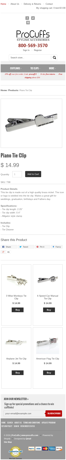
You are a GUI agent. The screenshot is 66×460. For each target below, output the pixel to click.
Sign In (26, 50)
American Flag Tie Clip (47, 358)
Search (10, 422)
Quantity (5, 174)
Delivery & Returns (32, 4)
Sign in (16, 426)
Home (3, 4)
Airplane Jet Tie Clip (16, 358)
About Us (15, 4)
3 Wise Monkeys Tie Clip (16, 297)
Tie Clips (34, 68)
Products (13, 90)
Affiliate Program (48, 422)
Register (38, 50)
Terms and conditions (31, 422)
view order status (27, 426)
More (52, 68)
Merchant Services (15, 458)
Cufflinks (15, 68)
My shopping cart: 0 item (50, 8)
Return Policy (6, 426)
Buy (18, 309)
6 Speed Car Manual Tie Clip (47, 297)
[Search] (54, 57)
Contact (49, 4)
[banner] (33, 39)
